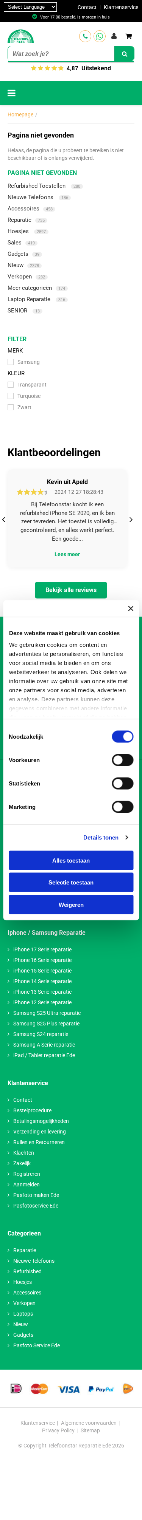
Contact (87, 7)
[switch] (122, 760)
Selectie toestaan (71, 882)
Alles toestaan (71, 860)
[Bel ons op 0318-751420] (85, 36)
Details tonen (101, 837)
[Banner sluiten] (130, 608)
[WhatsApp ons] (100, 36)
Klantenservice (121, 7)
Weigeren (71, 904)
